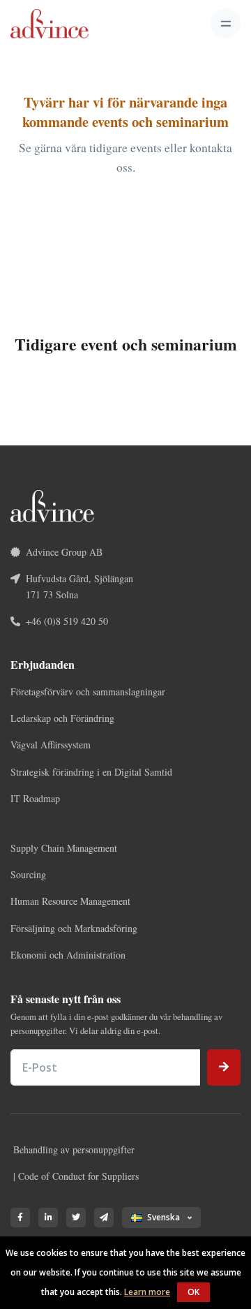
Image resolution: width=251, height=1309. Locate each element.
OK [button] (193, 1292)
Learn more (147, 1292)
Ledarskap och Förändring (62, 718)
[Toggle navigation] (226, 23)
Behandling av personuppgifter (74, 1149)
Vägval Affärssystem (50, 744)
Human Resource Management (70, 901)
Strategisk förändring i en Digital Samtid (91, 771)
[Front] (49, 24)
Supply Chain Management (63, 848)
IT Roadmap (35, 798)
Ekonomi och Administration (68, 954)
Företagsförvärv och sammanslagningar (87, 691)
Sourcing (28, 874)
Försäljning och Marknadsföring (73, 928)
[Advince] (52, 504)
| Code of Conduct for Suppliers (76, 1176)
